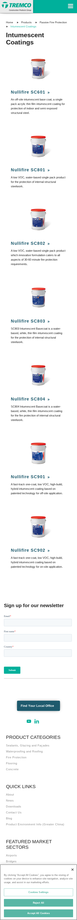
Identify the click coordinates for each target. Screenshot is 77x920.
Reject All (38, 902)
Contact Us (14, 812)
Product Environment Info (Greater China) (35, 824)
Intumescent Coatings (23, 26)
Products (26, 22)
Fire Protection (16, 757)
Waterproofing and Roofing (24, 751)
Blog (9, 818)
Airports (11, 855)
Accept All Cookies (38, 913)
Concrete (12, 769)
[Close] (72, 869)
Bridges (11, 861)
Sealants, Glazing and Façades (28, 745)
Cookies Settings (38, 892)
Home (9, 22)
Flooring (11, 763)
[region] (38, 892)
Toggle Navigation (70, 6)
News (10, 800)
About (10, 794)
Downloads (13, 806)
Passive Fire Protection (53, 22)
